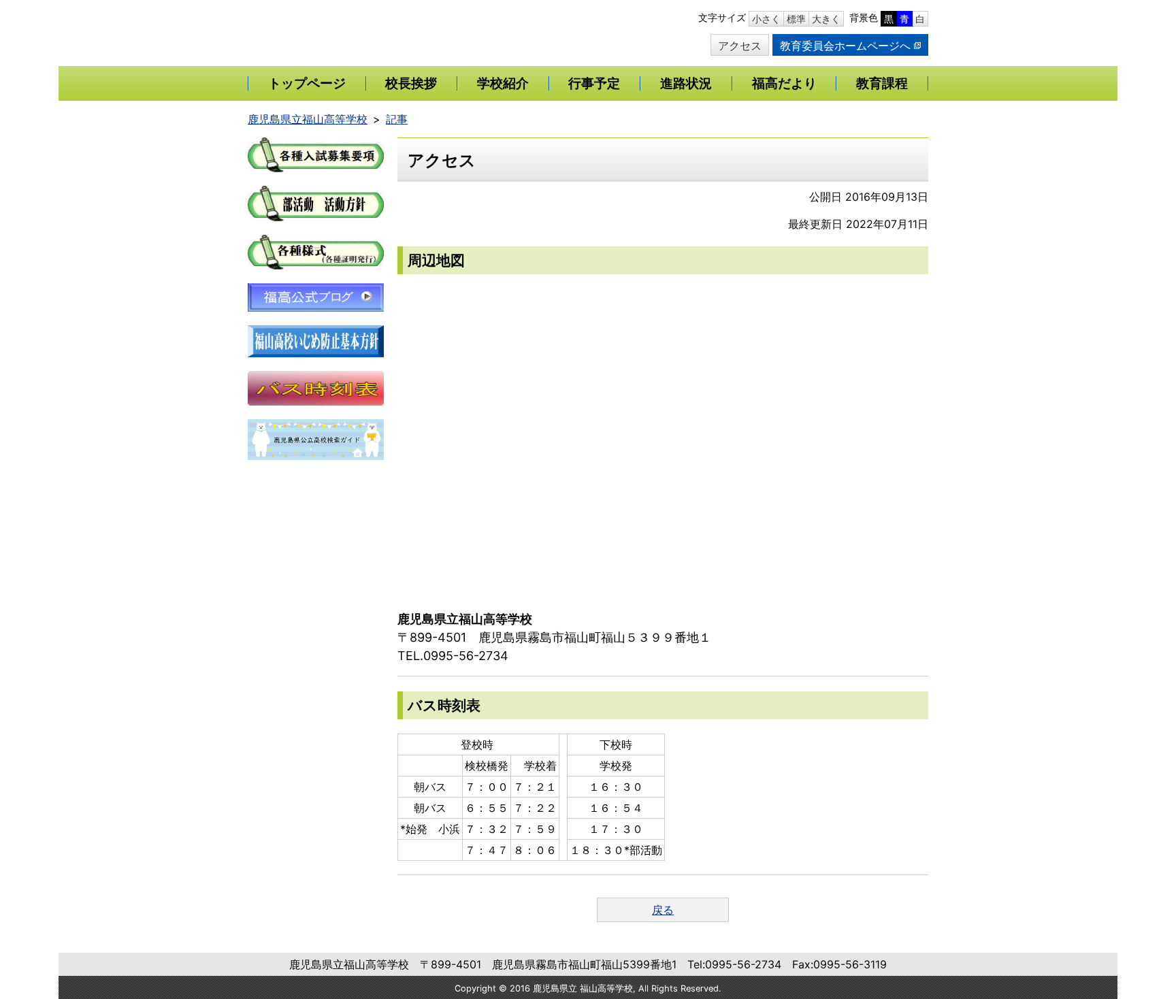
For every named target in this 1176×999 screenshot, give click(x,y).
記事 (397, 119)
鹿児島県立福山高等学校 (308, 119)
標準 (796, 18)
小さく (766, 18)
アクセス (740, 45)
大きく (826, 18)
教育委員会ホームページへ (845, 45)
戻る (663, 910)
